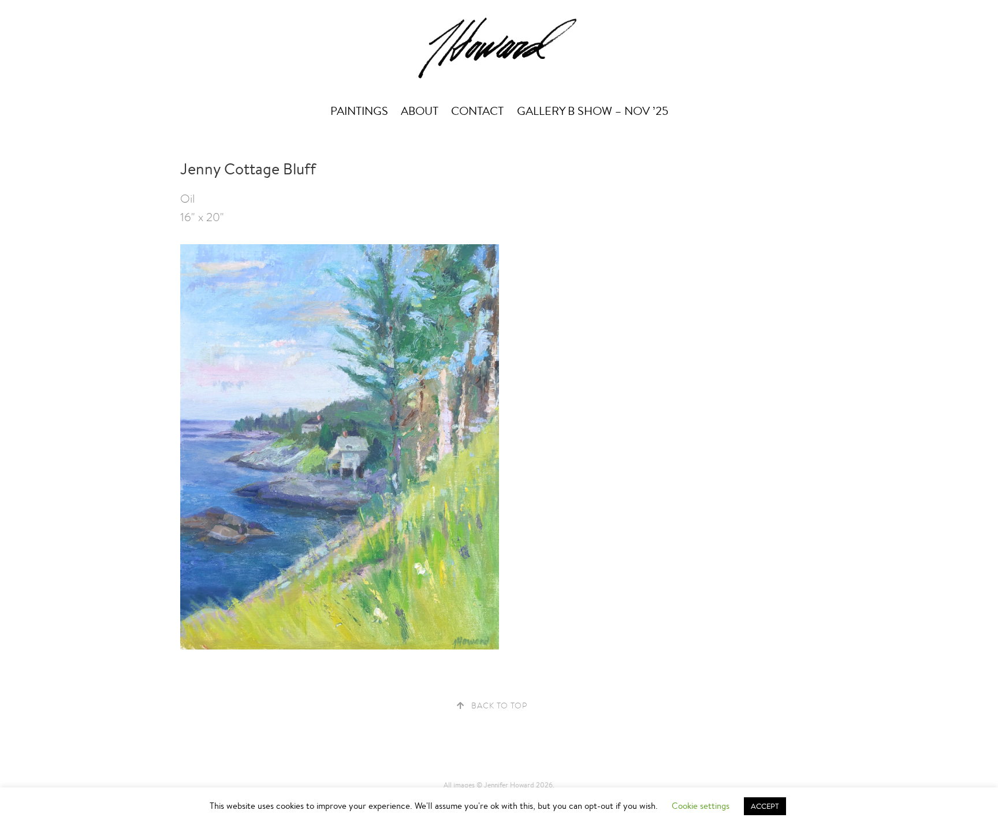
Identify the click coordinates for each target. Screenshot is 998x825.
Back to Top (499, 705)
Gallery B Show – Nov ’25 (592, 111)
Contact (477, 111)
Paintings (359, 111)
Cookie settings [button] (700, 805)
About (419, 111)
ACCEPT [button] (765, 806)
